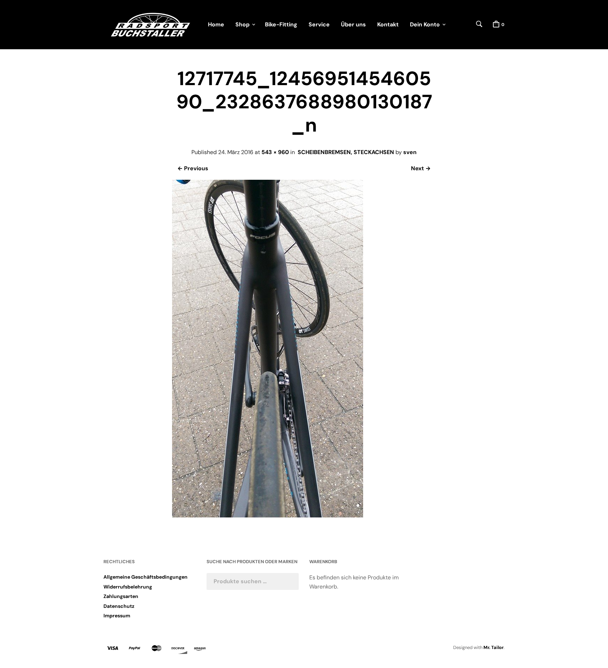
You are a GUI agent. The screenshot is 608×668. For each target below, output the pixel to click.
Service (319, 24)
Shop (242, 24)
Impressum (116, 615)
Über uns (353, 24)
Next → (421, 168)
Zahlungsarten (120, 596)
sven (410, 152)
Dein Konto (425, 24)
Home (216, 24)
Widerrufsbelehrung (127, 587)
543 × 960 (275, 152)
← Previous (192, 168)
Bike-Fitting (281, 24)
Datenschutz (118, 606)
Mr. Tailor (493, 647)
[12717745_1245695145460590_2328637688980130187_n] (267, 515)
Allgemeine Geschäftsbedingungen (145, 577)
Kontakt (388, 24)
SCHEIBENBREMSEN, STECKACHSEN (346, 152)
